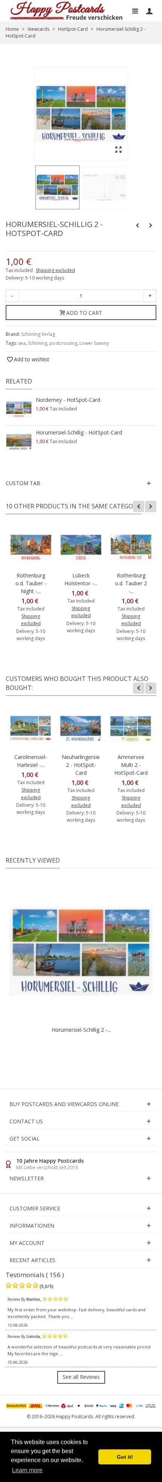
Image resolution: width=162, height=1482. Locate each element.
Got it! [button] (125, 1457)
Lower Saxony (94, 343)
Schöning (37, 343)
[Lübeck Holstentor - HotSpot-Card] (81, 547)
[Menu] (135, 11)
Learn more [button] (27, 1470)
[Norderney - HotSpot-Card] (19, 409)
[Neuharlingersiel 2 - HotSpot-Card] (81, 728)
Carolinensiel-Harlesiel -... (30, 760)
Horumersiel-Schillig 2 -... (81, 1029)
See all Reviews (81, 1376)
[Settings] (149, 11)
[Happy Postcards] (67, 10)
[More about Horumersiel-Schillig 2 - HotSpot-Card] (81, 951)
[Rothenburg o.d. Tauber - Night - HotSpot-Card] (30, 547)
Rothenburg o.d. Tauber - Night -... (30, 583)
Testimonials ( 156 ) (35, 1274)
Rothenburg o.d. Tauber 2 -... (131, 583)
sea (22, 343)
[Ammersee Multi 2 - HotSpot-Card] (131, 728)
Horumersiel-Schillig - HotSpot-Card (79, 432)
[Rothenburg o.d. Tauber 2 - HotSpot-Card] (131, 547)
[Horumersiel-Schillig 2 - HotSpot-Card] (57, 187)
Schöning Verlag (38, 334)
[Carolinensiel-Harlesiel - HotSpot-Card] (30, 728)
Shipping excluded (55, 270)
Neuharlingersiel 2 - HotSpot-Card (81, 764)
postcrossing (63, 343)
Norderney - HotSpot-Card (68, 399)
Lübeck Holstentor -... (80, 579)
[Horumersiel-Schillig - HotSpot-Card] (19, 442)
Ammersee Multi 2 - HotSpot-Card (131, 764)
